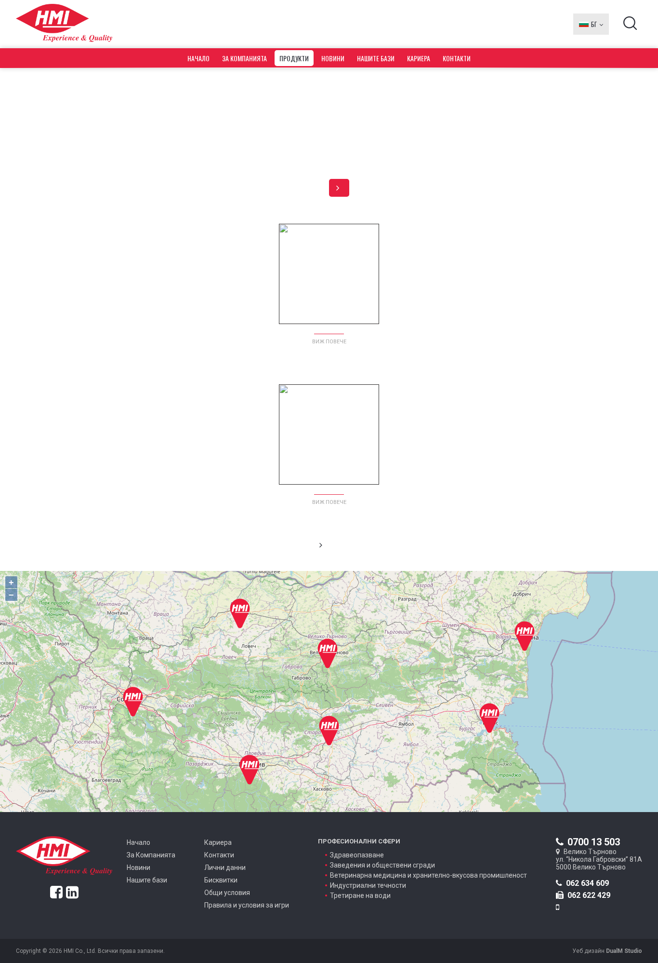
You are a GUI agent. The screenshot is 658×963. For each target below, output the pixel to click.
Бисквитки (220, 880)
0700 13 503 (593, 842)
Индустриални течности (368, 885)
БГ (594, 24)
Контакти (457, 58)
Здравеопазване (357, 855)
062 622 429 (588, 895)
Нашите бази (376, 58)
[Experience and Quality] (64, 24)
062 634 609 (587, 883)
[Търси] (630, 26)
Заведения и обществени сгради (382, 865)
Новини (332, 58)
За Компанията (244, 58)
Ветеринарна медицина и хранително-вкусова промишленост (428, 875)
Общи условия (227, 892)
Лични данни (225, 867)
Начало (198, 58)
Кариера (418, 58)
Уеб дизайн (607, 951)
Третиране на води (360, 895)
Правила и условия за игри (246, 905)
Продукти (294, 58)
